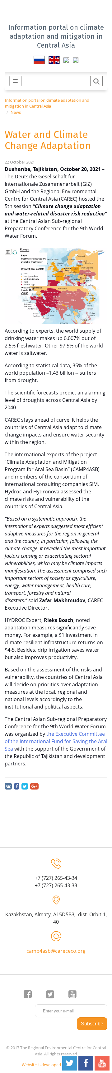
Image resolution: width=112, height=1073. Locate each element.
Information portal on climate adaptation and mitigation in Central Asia (56, 36)
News (16, 112)
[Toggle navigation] (15, 81)
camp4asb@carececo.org (56, 950)
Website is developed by (44, 1064)
